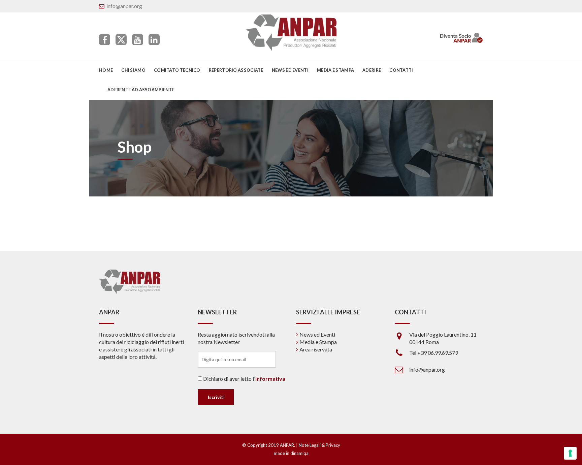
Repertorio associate (236, 70)
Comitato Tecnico (177, 70)
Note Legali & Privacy (319, 445)
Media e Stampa (335, 70)
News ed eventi (290, 70)
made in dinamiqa (291, 453)
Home (106, 70)
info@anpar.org (124, 6)
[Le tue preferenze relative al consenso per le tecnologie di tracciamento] (570, 453)
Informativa (270, 378)
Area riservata (315, 349)
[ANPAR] (291, 32)
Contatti (401, 70)
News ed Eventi (317, 334)
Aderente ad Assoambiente (140, 89)
